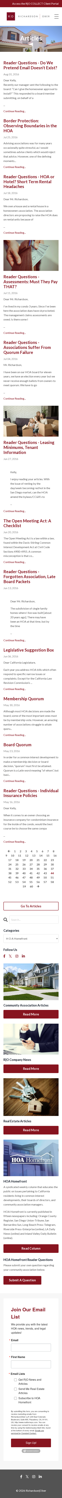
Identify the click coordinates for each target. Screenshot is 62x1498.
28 (38, 864)
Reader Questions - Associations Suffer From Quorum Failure (27, 347)
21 (38, 860)
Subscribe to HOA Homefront (29, 1400)
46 (16, 877)
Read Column (31, 1248)
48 (31, 877)
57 (45, 881)
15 (47, 855)
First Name (18, 1357)
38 (9, 873)
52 (9, 881)
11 (19, 855)
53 (16, 881)
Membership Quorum (23, 698)
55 (31, 881)
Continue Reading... (14, 111)
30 (52, 864)
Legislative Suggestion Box (28, 650)
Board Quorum (17, 744)
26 (23, 864)
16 (54, 855)
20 (31, 860)
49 (38, 877)
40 (23, 873)
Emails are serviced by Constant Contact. (27, 1432)
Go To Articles (31, 906)
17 (9, 860)
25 (16, 864)
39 (16, 873)
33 (23, 868)
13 (33, 855)
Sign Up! (31, 1442)
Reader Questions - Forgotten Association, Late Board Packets (29, 576)
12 (26, 855)
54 (23, 881)
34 (31, 868)
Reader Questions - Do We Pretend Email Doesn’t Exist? (30, 65)
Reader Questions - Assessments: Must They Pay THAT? (30, 281)
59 (24, 886)
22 (45, 860)
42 (38, 873)
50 (45, 877)
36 (45, 868)
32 (16, 868)
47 (23, 877)
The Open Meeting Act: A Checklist (27, 523)
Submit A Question (22, 1280)
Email (14, 1340)
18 (16, 860)
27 (31, 864)
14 (40, 855)
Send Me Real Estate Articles (31, 1391)
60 (31, 886)
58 (52, 881)
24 (9, 864)
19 (23, 860)
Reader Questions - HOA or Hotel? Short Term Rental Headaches (28, 181)
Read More (31, 1014)
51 (52, 877)
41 (31, 873)
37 (52, 868)
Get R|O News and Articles (29, 1382)
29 (45, 864)
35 (38, 868)
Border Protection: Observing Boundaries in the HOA (30, 125)
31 (9, 868)
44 (52, 873)
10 (12, 855)
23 (52, 860)
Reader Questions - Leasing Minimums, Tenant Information (28, 447)
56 (38, 881)
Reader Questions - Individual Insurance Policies (31, 793)
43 (45, 873)
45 (9, 877)
